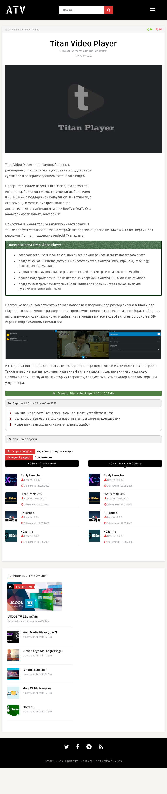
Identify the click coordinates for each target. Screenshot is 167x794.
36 (160, 29)
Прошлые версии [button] (25, 439)
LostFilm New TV (31, 494)
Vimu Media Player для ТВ (40, 632)
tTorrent (28, 707)
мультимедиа (64, 451)
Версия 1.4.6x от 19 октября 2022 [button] (35, 403)
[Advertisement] (129, 191)
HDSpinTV (27, 531)
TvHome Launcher (35, 670)
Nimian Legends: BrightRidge (42, 651)
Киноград (28, 513)
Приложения (43, 457)
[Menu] (153, 10)
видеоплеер (45, 451)
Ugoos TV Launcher (22, 616)
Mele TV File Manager (37, 688)
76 (151, 29)
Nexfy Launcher (31, 475)
